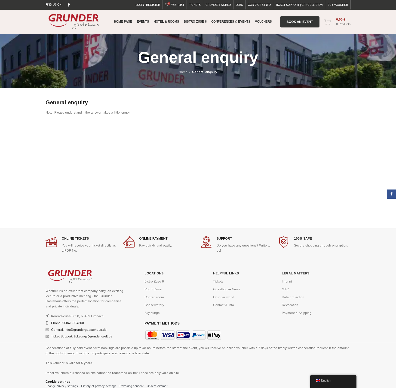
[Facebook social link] (69, 4)
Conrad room (154, 297)
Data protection (293, 297)
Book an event (299, 22)
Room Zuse (153, 289)
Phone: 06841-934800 (67, 323)
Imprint (287, 281)
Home (183, 72)
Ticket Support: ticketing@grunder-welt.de (81, 336)
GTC (285, 289)
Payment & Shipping (296, 313)
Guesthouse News (226, 289)
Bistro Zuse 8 (154, 281)
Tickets (218, 281)
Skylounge (152, 313)
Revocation (290, 305)
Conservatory (154, 305)
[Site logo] (74, 21)
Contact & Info (223, 305)
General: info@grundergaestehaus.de (79, 329)
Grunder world (223, 297)
